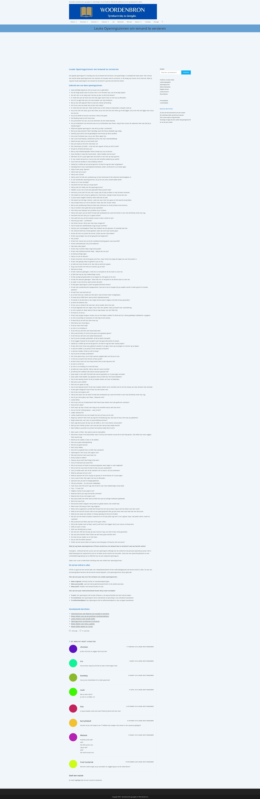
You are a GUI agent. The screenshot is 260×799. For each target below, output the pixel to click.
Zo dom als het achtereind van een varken (172, 113)
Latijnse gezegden (165, 82)
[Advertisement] (130, 52)
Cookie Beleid (164, 103)
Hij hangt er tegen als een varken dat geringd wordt (175, 120)
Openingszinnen (165, 84)
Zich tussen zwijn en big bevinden (170, 117)
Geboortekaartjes (165, 87)
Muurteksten (164, 94)
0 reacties (86, 631)
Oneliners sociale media (167, 80)
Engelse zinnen (164, 89)
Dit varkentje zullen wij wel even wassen (172, 115)
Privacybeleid (164, 100)
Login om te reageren (146, 646)
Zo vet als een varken (166, 122)
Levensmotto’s (164, 92)
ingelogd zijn (79, 780)
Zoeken (186, 72)
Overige (74, 631)
